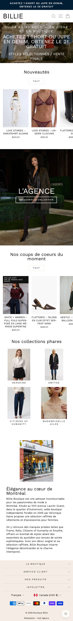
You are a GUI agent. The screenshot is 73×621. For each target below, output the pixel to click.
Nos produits (36, 579)
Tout (36, 81)
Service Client (36, 571)
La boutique (35, 564)
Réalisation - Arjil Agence (36, 618)
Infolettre (36, 587)
